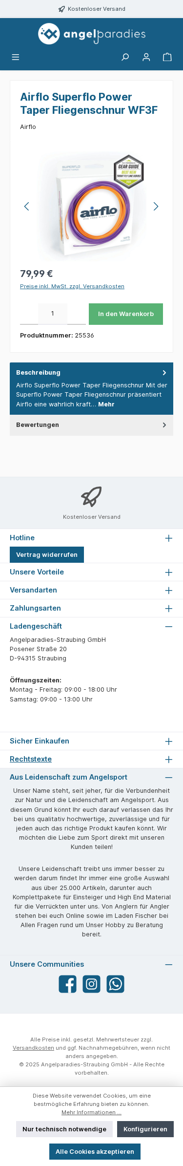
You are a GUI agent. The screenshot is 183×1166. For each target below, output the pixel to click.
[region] (91, 206)
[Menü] (15, 57)
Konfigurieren (145, 1129)
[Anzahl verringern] (29, 314)
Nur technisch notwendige (64, 1129)
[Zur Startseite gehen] (91, 33)
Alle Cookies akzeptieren (95, 1151)
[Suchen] (125, 57)
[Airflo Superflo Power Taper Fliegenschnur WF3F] (91, 206)
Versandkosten (33, 1047)
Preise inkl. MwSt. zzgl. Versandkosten (72, 286)
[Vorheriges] (27, 206)
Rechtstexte (31, 759)
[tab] (91, 388)
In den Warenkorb (126, 314)
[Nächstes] (155, 206)
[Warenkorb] (167, 57)
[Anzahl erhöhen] (76, 314)
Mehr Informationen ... (91, 1112)
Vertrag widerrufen (47, 554)
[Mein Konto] (146, 57)
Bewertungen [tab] (37, 424)
